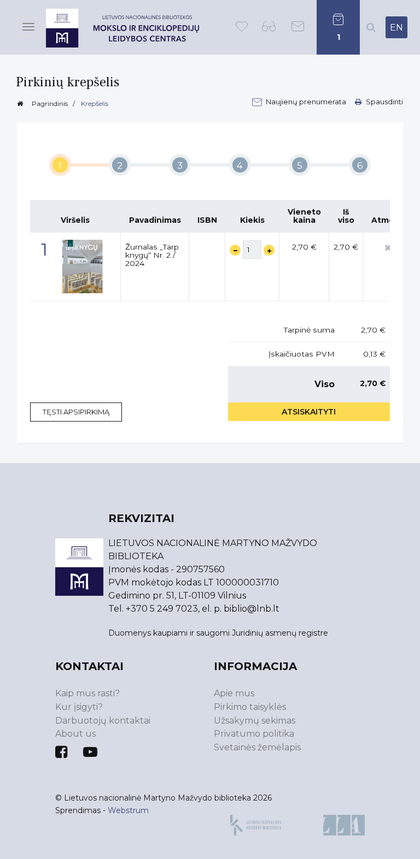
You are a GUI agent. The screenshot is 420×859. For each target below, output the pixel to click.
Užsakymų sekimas (254, 720)
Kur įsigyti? (79, 707)
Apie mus (234, 693)
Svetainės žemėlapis (257, 747)
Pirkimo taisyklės (250, 707)
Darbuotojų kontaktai (102, 720)
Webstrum (128, 810)
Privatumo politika (254, 733)
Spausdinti (383, 101)
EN (396, 27)
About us (75, 733)
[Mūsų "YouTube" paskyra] (90, 752)
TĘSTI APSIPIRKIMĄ (76, 411)
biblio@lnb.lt (251, 608)
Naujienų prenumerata (307, 101)
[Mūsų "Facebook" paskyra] (61, 752)
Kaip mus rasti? (87, 693)
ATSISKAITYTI (309, 412)
